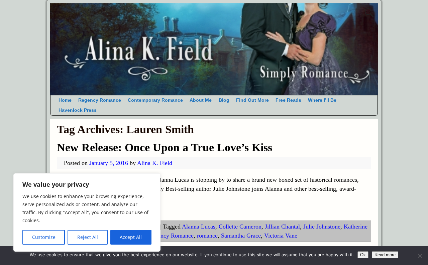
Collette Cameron (240, 226)
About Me (201, 100)
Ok (363, 254)
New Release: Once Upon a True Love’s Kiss (164, 147)
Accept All (131, 237)
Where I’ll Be (322, 100)
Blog (224, 100)
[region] (86, 212)
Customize (44, 237)
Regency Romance (99, 100)
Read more (385, 254)
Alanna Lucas (198, 226)
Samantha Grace (241, 235)
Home (65, 100)
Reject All (87, 237)
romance (207, 235)
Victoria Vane (280, 235)
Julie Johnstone (321, 226)
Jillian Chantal (282, 226)
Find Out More (252, 100)
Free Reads (288, 100)
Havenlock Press (78, 110)
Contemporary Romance (155, 100)
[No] (419, 255)
